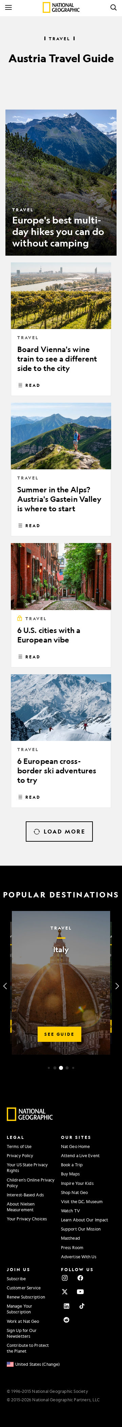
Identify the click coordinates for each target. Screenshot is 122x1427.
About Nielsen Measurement (21, 1206)
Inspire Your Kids (77, 1183)
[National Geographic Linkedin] (66, 1306)
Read (33, 385)
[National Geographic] (61, 7)
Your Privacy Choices (27, 1218)
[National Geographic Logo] (30, 1119)
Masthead (70, 1238)
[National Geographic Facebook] (80, 1277)
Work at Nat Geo (23, 1321)
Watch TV (70, 1210)
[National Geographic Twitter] (64, 1291)
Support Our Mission (81, 1229)
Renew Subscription (26, 1297)
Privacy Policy (20, 1155)
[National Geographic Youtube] (80, 1291)
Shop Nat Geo (74, 1192)
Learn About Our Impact (84, 1219)
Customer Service (24, 1287)
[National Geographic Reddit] (66, 1319)
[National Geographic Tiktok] (82, 1306)
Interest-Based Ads (25, 1194)
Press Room (72, 1247)
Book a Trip (72, 1164)
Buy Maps (70, 1173)
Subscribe (16, 1278)
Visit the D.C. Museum (82, 1201)
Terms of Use (19, 1146)
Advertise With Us (78, 1256)
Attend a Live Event (80, 1155)
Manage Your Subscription (19, 1308)
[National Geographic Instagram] (64, 1277)
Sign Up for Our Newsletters (22, 1333)
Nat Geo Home (75, 1146)
